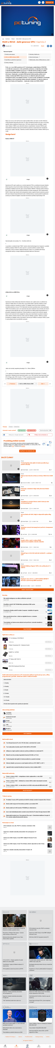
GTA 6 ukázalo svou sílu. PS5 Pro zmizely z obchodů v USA (19, 825)
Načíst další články (27, 589)
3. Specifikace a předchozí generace (12, 59)
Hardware (8, 38)
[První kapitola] (5, 383)
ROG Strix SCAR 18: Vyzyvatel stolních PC (39, 937)
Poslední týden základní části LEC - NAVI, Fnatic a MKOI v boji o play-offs (40, 960)
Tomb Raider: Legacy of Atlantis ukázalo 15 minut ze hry (13, 965)
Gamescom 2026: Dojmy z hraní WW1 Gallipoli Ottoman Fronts (20, 837)
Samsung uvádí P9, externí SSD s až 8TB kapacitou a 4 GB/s (38, 1031)
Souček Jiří (8, 46)
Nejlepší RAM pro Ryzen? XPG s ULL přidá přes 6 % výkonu (36, 566)
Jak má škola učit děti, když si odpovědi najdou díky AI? (36, 515)
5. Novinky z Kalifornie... (34, 54)
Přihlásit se (49, 2)
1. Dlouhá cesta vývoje (9, 54)
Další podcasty (27, 790)
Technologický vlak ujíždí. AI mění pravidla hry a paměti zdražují (35, 463)
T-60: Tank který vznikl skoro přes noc (12, 1000)
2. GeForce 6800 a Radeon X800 (11, 57)
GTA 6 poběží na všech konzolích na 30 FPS (13, 968)
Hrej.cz (5, 827)
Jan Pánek (24, 534)
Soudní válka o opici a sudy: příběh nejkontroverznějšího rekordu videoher (32, 541)
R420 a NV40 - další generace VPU (23, 38)
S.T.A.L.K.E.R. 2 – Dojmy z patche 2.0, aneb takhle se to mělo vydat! (13, 960)
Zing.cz (5, 845)
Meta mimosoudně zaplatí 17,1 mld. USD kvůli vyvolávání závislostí (14, 1024)
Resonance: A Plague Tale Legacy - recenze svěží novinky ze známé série (13, 933)
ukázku (23, 446)
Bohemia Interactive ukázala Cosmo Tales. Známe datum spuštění (13, 938)
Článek (13, 38)
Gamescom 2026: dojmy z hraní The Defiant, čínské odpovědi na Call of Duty (24, 843)
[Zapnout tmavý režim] (43, 2)
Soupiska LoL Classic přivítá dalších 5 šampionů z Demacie (40, 969)
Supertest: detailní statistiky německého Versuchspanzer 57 (20, 831)
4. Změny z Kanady (8, 62)
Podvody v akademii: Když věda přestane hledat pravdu (35, 489)
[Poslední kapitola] (50, 383)
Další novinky (27, 629)
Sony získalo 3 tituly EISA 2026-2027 (37, 1027)
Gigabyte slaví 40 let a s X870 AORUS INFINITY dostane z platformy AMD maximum (35, 579)
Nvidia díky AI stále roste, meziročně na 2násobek (12, 1028)
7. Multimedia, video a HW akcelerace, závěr (39, 59)
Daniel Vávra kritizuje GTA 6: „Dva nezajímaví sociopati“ (39, 1001)
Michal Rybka (25, 469)
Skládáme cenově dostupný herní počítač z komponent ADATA (37, 528)
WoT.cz (5, 833)
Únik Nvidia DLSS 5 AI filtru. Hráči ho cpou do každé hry (39, 997)
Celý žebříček (27, 733)
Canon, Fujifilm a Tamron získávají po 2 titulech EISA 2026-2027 (40, 1024)
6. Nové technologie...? (34, 57)
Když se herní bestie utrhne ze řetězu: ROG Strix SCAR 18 (37, 476)
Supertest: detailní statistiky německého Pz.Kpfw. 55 (18, 849)
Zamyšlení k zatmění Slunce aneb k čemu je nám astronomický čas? (35, 502)
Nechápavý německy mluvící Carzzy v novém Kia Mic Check (40, 965)
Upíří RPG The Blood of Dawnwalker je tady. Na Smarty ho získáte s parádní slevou (14, 929)
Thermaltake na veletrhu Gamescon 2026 (12, 1032)
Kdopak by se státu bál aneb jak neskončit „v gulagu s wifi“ (36, 553)
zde (13, 446)
